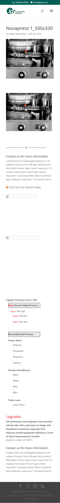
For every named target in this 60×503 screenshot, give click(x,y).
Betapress (18, 357)
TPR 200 (18, 311)
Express (17, 362)
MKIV (15, 375)
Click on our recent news (25, 187)
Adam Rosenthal (17, 33)
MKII (15, 386)
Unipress (17, 345)
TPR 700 (20, 322)
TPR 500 (20, 316)
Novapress (18, 351)
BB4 (15, 392)
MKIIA (16, 381)
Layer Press (19, 405)
